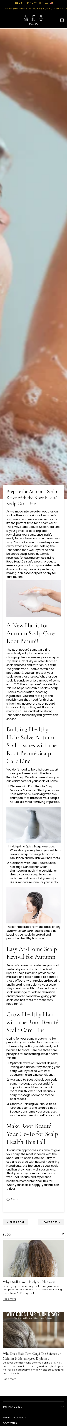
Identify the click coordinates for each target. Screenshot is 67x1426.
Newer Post (51, 1222)
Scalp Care (24, 973)
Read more (9, 1299)
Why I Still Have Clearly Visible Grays (29, 1282)
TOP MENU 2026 (12, 1406)
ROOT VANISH (10, 1423)
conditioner (49, 871)
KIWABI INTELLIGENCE (14, 1417)
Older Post (15, 1222)
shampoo (16, 798)
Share (14, 1199)
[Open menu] (8, 19)
